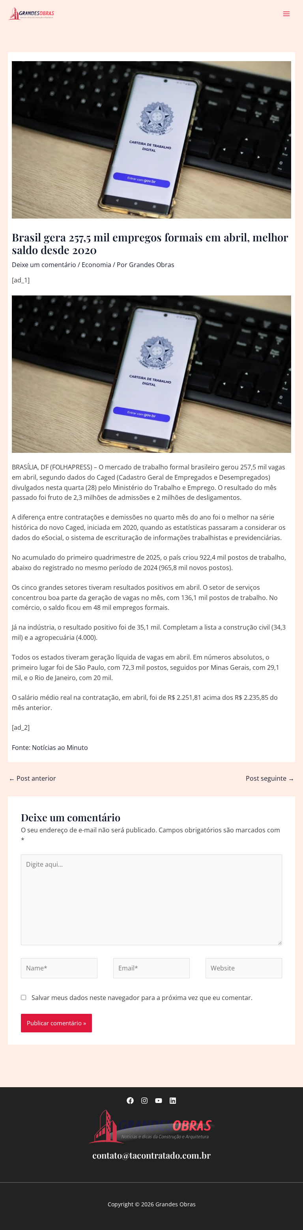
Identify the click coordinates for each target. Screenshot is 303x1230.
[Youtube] (158, 1100)
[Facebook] (130, 1100)
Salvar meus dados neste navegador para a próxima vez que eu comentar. (142, 997)
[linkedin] (172, 1100)
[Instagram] (144, 1100)
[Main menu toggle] (286, 13)
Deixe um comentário (44, 264)
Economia (96, 264)
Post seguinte (270, 778)
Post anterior (32, 778)
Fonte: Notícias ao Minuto (50, 747)
